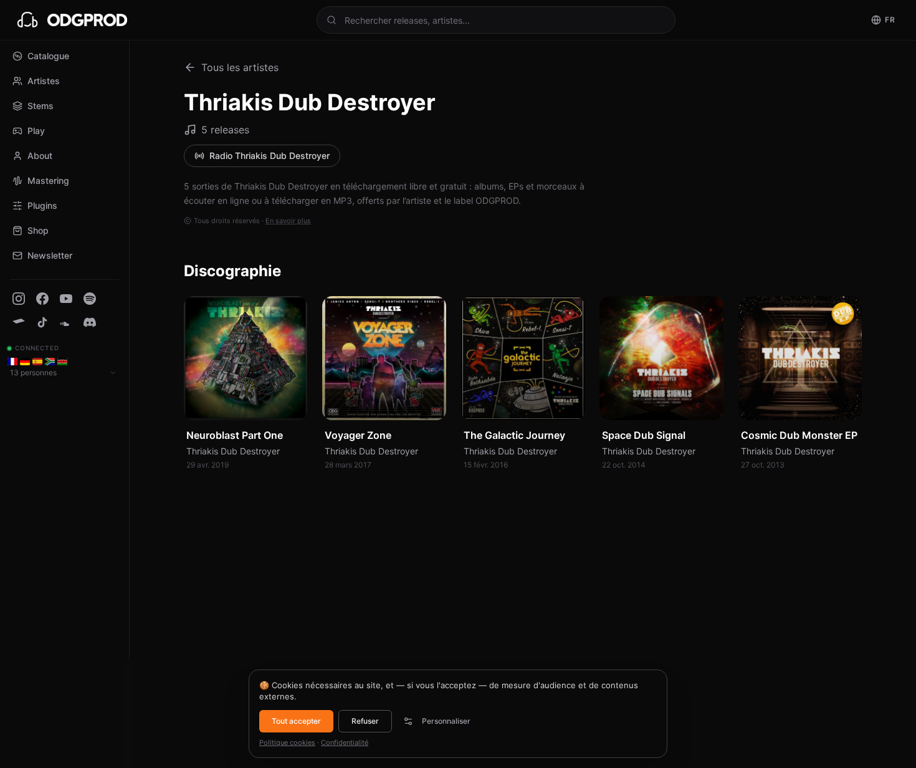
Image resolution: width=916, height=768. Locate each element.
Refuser (365, 721)
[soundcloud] (66, 322)
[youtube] (66, 298)
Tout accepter (296, 721)
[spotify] (90, 298)
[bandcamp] (18, 322)
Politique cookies (287, 742)
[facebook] (42, 298)
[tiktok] (42, 322)
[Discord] (90, 322)
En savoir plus (288, 220)
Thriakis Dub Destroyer (233, 451)
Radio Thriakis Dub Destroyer (269, 155)
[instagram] (18, 298)
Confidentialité (344, 742)
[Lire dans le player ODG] (291, 404)
